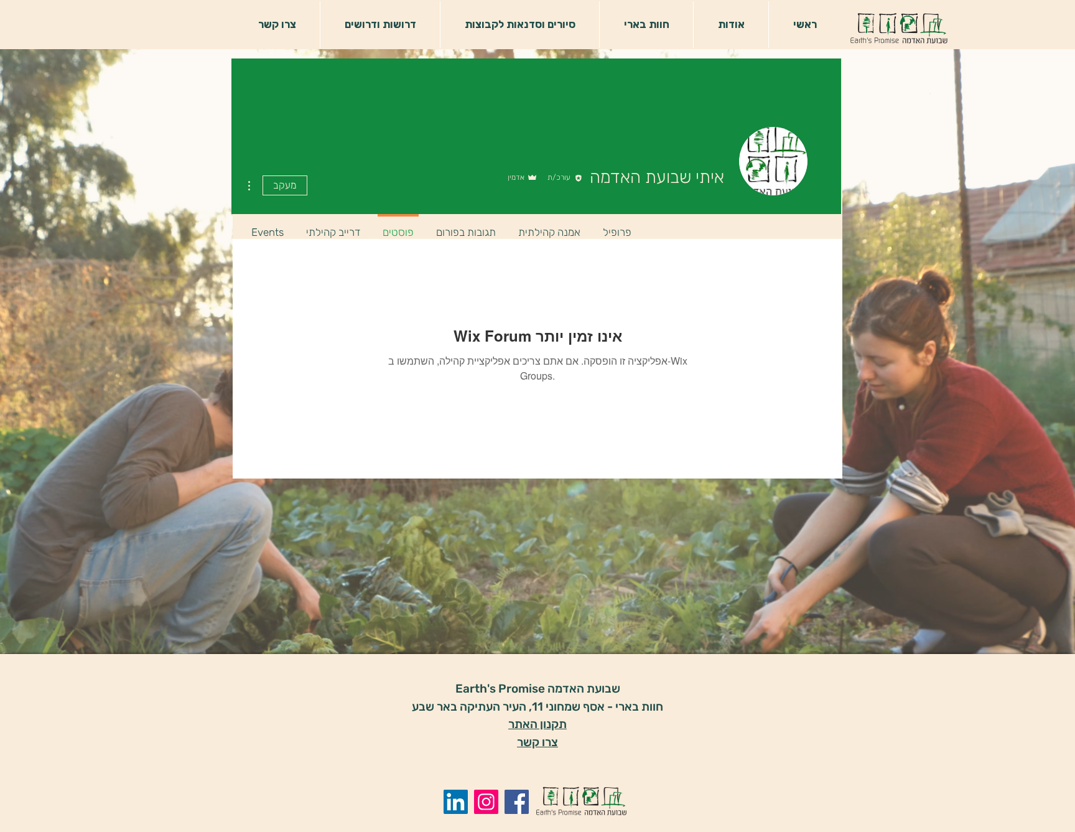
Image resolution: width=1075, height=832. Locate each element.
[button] (730, 24)
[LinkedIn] (456, 802)
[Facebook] (517, 802)
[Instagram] (486, 802)
